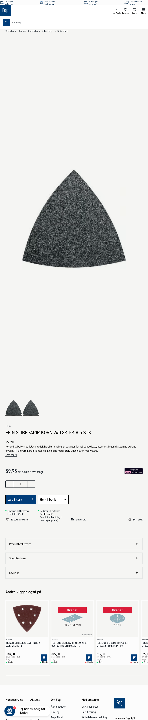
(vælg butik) (46, 514)
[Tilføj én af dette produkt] (31, 484)
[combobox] (77, 22)
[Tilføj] (44, 657)
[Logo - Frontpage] (37, 10)
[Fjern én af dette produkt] (9, 484)
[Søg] (6, 22)
